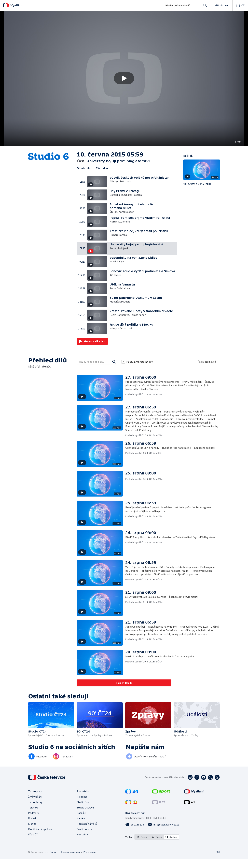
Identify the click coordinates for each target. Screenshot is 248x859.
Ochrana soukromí (70, 851)
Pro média (83, 791)
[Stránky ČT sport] (161, 792)
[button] (124, 78)
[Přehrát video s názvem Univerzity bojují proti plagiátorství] (124, 78)
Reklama (82, 796)
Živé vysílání (35, 796)
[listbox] (156, 837)
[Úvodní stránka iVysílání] (16, 5)
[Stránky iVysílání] (194, 792)
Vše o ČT (33, 834)
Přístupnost (90, 851)
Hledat (205, 5)
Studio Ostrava (85, 807)
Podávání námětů (87, 823)
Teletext (33, 807)
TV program (35, 791)
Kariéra (81, 818)
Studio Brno (83, 802)
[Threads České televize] (217, 777)
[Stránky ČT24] (131, 792)
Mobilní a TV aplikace (40, 829)
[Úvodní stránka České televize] (47, 777)
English (53, 851)
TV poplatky (35, 802)
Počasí (32, 818)
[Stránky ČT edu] (190, 803)
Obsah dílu (83, 168)
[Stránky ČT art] (158, 803)
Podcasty (33, 813)
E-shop (32, 823)
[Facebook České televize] (197, 777)
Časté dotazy (84, 829)
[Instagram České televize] (190, 777)
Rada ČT (81, 813)
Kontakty (82, 834)
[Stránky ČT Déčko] (131, 803)
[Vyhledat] (114, 361)
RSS (218, 851)
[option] (142, 837)
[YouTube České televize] (203, 777)
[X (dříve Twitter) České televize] (210, 777)
